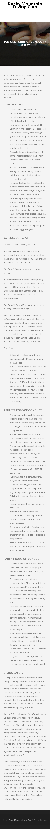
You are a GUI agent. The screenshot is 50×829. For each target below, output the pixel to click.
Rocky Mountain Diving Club (25, 5)
